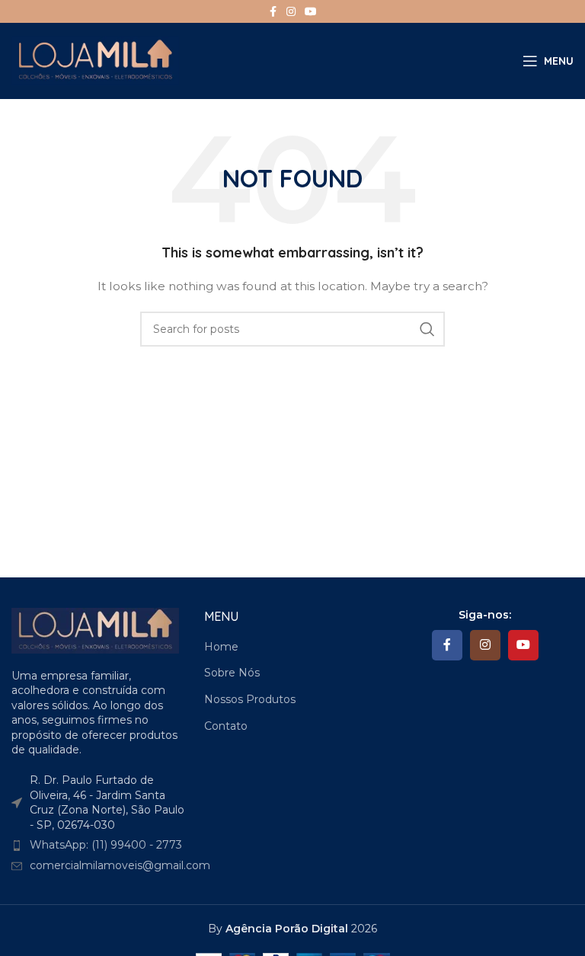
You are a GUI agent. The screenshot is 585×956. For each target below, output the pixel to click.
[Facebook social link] (273, 12)
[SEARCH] (427, 329)
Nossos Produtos (250, 699)
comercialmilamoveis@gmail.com (120, 865)
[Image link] (95, 629)
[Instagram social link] (291, 12)
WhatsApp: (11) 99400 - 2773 (106, 845)
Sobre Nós (232, 672)
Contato (226, 726)
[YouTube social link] (310, 12)
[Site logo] (95, 60)
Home (221, 647)
